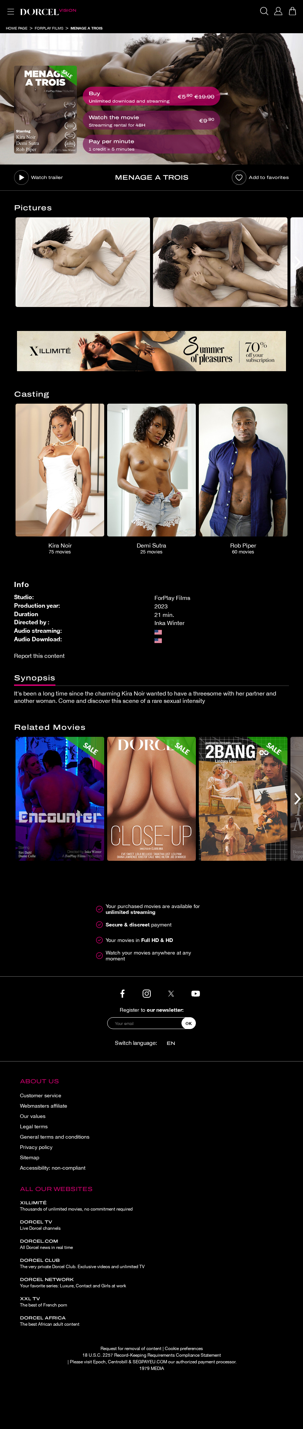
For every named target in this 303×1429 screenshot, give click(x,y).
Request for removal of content (131, 1348)
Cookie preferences (184, 1348)
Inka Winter (169, 622)
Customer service (40, 1095)
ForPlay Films (49, 28)
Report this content (39, 655)
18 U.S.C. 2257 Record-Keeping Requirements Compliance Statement (151, 1355)
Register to (152, 1010)
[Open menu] (9, 7)
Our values (32, 1116)
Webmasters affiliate (43, 1106)
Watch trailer (47, 177)
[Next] (298, 262)
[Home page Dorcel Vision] (48, 11)
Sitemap (29, 1157)
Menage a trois (86, 28)
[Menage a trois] (45, 109)
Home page (16, 28)
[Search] (264, 11)
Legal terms (34, 1126)
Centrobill (117, 1361)
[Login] (278, 11)
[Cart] (292, 11)
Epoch (99, 1361)
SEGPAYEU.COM (150, 1361)
